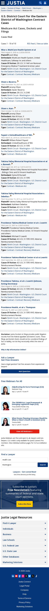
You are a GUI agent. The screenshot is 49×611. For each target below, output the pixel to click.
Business (7, 534)
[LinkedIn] (13, 576)
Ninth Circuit (12, 69)
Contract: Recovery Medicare (27, 74)
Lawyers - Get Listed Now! (24, 472)
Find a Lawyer (8, 454)
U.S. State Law (10, 551)
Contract (10, 74)
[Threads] (26, 576)
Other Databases (11, 556)
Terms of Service (24, 598)
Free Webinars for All (11, 381)
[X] (32, 576)
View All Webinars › (24, 431)
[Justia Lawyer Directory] (36, 576)
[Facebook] (19, 576)
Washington (25, 69)
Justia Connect (24, 582)
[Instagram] (23, 576)
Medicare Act (20, 154)
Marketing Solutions (12, 562)
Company (24, 590)
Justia (27, 571)
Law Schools (9, 540)
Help (24, 594)
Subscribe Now (24, 504)
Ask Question (24, 371)
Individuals (8, 528)
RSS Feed (31, 43)
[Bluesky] (29, 576)
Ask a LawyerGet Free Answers (10, 358)
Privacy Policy (24, 602)
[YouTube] (16, 576)
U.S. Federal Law (11, 545)
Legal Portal (24, 586)
